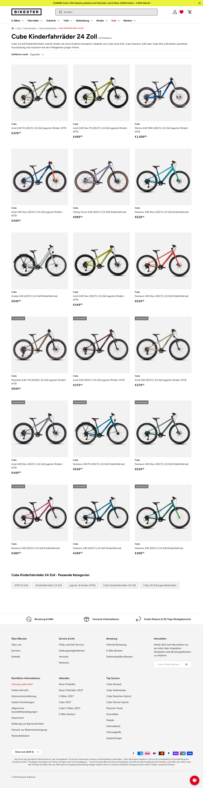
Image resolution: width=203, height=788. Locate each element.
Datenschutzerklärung (23, 696)
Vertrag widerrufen (22, 684)
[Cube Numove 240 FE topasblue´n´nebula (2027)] (101, 428)
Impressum (17, 717)
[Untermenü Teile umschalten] (71, 20)
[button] (181, 12)
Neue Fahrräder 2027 (71, 690)
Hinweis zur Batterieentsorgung (29, 729)
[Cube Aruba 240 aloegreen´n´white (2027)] (39, 260)
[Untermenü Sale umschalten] (119, 20)
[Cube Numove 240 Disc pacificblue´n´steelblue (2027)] (163, 177)
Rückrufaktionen (20, 735)
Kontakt (15, 656)
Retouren (64, 662)
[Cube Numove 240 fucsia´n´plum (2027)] (39, 513)
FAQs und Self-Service (71, 644)
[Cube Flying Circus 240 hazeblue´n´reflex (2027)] (101, 177)
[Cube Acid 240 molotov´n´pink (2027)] (101, 345)
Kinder (100, 20)
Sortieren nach (19, 54)
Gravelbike (112, 714)
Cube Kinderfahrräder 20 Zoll (119, 585)
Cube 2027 (65, 702)
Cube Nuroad (113, 684)
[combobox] (106, 12)
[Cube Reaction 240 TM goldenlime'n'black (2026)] (39, 345)
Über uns (16, 644)
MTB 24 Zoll (21, 585)
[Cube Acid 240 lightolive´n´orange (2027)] (163, 345)
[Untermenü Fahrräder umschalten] (41, 20)
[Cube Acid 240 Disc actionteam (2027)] (39, 177)
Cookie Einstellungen (22, 702)
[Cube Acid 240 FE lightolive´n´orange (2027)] (39, 92)
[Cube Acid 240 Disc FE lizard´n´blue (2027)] (101, 92)
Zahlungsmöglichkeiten (72, 650)
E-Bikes (15, 20)
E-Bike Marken (67, 714)
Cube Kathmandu (116, 690)
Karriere (15, 650)
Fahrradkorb (113, 726)
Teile (66, 20)
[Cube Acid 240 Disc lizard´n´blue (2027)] (101, 260)
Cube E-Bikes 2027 (69, 708)
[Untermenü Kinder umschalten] (106, 20)
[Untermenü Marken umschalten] (134, 20)
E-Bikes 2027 (66, 696)
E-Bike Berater (114, 650)
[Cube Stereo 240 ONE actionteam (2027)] (163, 92)
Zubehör (51, 20)
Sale (113, 20)
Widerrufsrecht (19, 690)
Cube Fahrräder (29, 28)
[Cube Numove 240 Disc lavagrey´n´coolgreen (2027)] (163, 428)
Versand (63, 656)
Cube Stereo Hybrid (117, 702)
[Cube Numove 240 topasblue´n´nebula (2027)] (101, 513)
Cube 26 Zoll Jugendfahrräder (160, 585)
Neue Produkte (67, 684)
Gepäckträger (114, 738)
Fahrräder (33, 20)
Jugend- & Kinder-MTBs (82, 585)
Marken (128, 20)
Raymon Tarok (114, 708)
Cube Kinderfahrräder (47, 28)
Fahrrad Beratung (116, 644)
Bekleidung (82, 20)
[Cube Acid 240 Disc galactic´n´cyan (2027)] (39, 428)
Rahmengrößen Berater (119, 656)
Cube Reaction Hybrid (118, 696)
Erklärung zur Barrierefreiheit (27, 723)
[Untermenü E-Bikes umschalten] (22, 20)
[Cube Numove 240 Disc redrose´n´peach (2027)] (163, 260)
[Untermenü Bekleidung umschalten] (91, 20)
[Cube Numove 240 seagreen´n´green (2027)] (163, 513)
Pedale (110, 720)
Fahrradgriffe (113, 732)
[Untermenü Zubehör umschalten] (58, 20)
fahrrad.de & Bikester (26, 777)
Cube (19, 28)
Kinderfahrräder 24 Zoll (49, 585)
